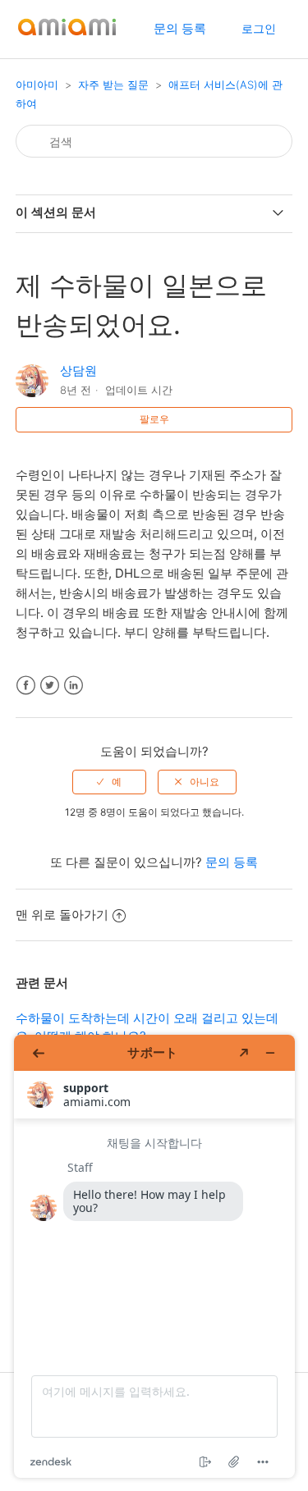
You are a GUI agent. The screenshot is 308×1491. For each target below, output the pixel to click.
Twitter (49, 685)
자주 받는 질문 (113, 84)
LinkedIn (73, 685)
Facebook (26, 685)
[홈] (67, 37)
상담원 (78, 370)
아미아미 (37, 84)
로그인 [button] (258, 28)
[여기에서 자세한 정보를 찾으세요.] (154, 1256)
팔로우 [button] (154, 419)
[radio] (109, 782)
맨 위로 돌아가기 (62, 914)
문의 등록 (180, 28)
